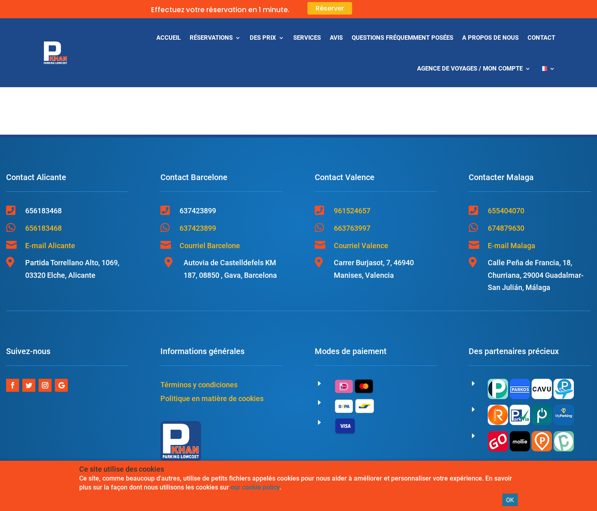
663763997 (352, 228)
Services (307, 37)
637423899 (198, 228)
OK (510, 500)
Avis (336, 37)
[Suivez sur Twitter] (28, 385)
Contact (541, 37)
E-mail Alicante (50, 245)
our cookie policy (255, 487)
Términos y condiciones (199, 384)
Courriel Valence (361, 245)
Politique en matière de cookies (212, 398)
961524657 (352, 210)
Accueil (168, 37)
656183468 (43, 228)
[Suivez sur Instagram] (45, 385)
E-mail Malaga (511, 245)
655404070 (506, 210)
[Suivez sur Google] (61, 385)
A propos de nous (490, 37)
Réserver (330, 8)
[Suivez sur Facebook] (12, 385)
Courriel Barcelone (210, 245)
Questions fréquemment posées (402, 37)
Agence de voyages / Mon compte (470, 68)
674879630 (506, 228)
